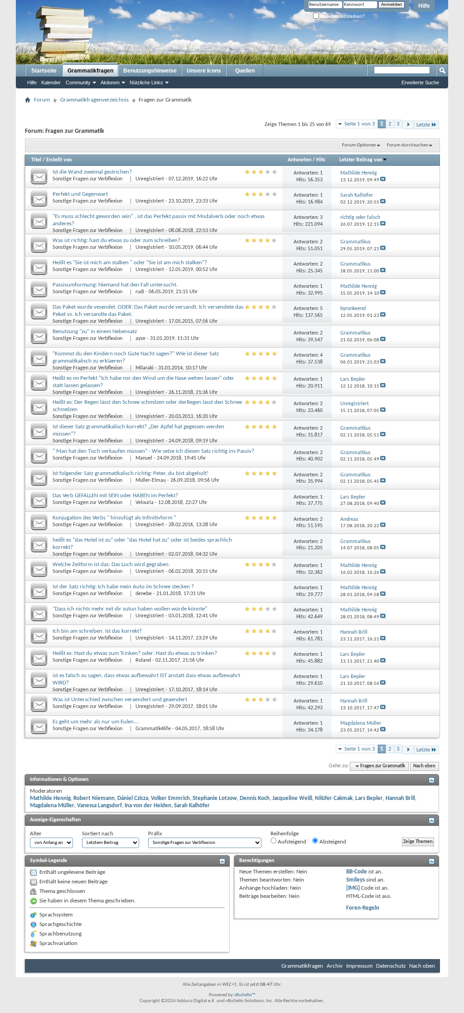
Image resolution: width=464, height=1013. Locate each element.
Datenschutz (391, 966)
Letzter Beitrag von (360, 160)
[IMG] (353, 888)
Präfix (155, 834)
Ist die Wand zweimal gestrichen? (92, 172)
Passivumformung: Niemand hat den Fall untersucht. (115, 285)
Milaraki (144, 368)
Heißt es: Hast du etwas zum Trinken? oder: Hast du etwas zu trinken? (135, 653)
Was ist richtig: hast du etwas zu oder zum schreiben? (116, 240)
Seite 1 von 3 (359, 124)
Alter (36, 834)
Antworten (299, 160)
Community (78, 82)
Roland (143, 660)
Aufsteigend (291, 842)
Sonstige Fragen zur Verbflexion (88, 179)
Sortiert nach (97, 834)
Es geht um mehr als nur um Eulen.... (96, 722)
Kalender (51, 82)
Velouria (144, 502)
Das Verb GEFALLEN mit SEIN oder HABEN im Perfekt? (115, 496)
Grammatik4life (153, 729)
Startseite (44, 71)
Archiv (335, 966)
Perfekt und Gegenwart (80, 194)
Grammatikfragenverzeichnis (94, 100)
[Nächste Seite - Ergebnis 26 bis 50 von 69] (408, 125)
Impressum (359, 966)
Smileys (355, 880)
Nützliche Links (146, 82)
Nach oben (424, 766)
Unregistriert (149, 179)
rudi (139, 292)
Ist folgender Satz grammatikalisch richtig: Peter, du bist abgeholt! (130, 473)
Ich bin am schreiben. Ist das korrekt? (97, 631)
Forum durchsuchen (407, 145)
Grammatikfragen (90, 71)
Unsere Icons (204, 71)
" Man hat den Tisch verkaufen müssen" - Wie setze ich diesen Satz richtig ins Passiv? (153, 451)
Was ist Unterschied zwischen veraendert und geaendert (120, 700)
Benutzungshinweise (150, 71)
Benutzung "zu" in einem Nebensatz (95, 331)
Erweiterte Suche (420, 82)
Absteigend (332, 842)
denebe (143, 593)
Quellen (245, 71)
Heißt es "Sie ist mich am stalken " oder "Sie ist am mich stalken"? (130, 263)
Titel (36, 160)
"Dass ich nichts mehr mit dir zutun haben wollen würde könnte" (130, 609)
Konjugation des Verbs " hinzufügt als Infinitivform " (114, 518)
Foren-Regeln (362, 908)
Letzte (423, 125)
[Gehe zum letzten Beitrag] (383, 180)
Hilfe (424, 6)
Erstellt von (59, 160)
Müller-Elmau (150, 480)
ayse (140, 338)
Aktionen (110, 82)
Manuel (143, 458)
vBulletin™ (245, 995)
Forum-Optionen (359, 145)
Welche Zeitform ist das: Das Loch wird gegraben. (111, 564)
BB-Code (356, 872)
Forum (42, 100)
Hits (320, 160)
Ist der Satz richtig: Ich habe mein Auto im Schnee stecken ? (123, 587)
